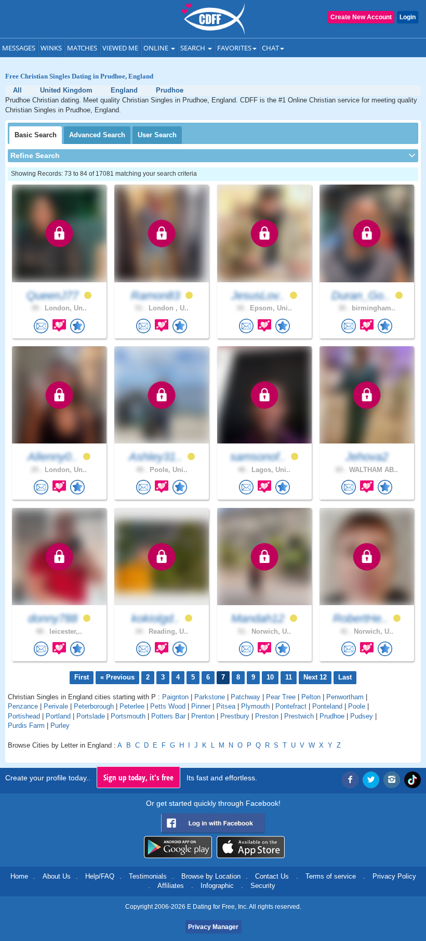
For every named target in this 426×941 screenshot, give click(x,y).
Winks (51, 48)
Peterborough (94, 706)
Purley (60, 725)
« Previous (117, 677)
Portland (58, 716)
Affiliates (170, 886)
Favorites (234, 48)
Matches (82, 48)
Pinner (200, 706)
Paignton (175, 697)
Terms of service (330, 876)
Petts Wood (167, 706)
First (81, 677)
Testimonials (148, 876)
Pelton (311, 697)
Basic (36, 135)
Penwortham (345, 697)
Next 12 (315, 677)
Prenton (203, 716)
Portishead (24, 716)
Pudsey (361, 716)
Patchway (245, 697)
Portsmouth (128, 716)
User (157, 135)
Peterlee (131, 706)
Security (262, 886)
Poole (356, 706)
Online (156, 48)
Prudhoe (332, 716)
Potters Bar (168, 716)
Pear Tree (281, 697)
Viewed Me (120, 48)
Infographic (217, 886)
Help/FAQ (99, 876)
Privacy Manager (213, 927)
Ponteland (327, 706)
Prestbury (234, 716)
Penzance (23, 706)
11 (288, 677)
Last (345, 677)
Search (193, 48)
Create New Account (361, 17)
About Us (57, 876)
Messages (18, 48)
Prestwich (299, 716)
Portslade (90, 716)
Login (408, 17)
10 (270, 677)
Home (19, 876)
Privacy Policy (394, 876)
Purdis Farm (26, 725)
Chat (270, 48)
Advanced (97, 135)
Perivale (56, 706)
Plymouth (255, 706)
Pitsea (225, 706)
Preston (266, 716)
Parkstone (209, 697)
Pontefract (291, 706)
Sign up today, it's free (138, 777)
